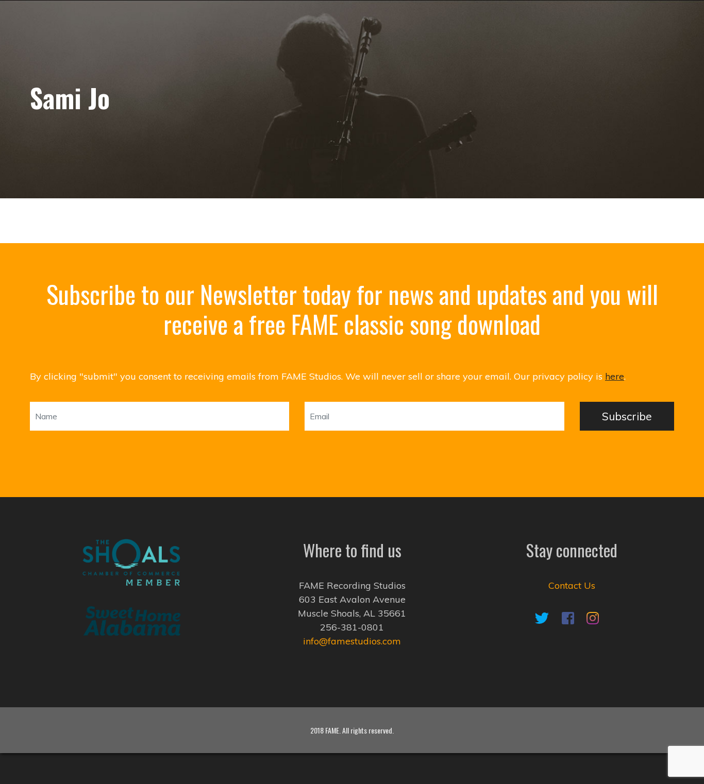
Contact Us (571, 585)
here (614, 376)
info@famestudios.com (352, 641)
